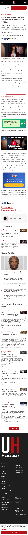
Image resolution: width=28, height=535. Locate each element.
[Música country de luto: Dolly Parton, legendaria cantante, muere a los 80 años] (23, 371)
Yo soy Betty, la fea (7, 207)
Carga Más (14, 428)
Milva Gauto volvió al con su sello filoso (9, 390)
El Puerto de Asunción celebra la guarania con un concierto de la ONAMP (10, 314)
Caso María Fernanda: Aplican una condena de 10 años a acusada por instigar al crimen (15, 284)
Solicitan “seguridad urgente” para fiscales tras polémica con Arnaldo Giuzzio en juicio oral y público (15, 297)
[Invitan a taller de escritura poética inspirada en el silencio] (23, 352)
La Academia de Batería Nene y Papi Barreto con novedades (9, 334)
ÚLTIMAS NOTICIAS (18, 8)
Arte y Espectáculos (6, 14)
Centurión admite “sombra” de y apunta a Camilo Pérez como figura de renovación (10, 243)
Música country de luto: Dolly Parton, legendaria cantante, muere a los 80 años (9, 374)
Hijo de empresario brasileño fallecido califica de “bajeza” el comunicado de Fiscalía (13, 273)
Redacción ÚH (15, 219)
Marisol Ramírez (17, 327)
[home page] (14, 2)
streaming (19, 210)
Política (3, 229)
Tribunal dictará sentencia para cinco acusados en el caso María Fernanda (13, 279)
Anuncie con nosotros (18, 464)
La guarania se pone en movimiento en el (8, 407)
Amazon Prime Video (8, 210)
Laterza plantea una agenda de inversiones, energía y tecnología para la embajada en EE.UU (9, 232)
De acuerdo (14, 532)
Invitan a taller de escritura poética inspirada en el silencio (9, 354)
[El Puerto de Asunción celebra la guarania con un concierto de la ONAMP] (23, 312)
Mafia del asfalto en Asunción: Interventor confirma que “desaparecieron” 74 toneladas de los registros (15, 290)
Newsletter (14, 185)
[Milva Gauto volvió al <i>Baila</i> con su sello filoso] (23, 389)
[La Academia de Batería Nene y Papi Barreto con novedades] (23, 332)
